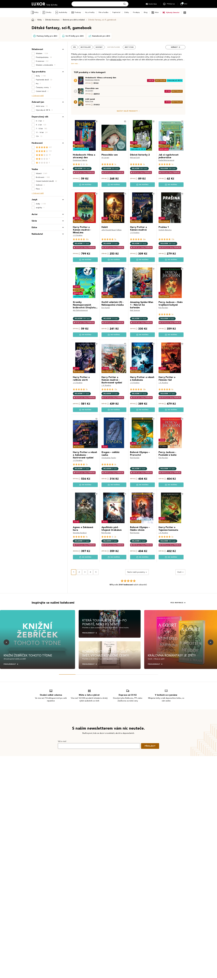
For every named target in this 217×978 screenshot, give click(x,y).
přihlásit (150, 746)
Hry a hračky (89, 12)
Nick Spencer (135, 310)
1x (87, 164)
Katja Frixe (89, 101)
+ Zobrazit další (38, 96)
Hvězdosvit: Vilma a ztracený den (100, 78)
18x (144, 389)
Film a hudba (103, 12)
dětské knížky (116, 60)
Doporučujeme (113, 47)
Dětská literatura (52, 20)
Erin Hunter (105, 308)
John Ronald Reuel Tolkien (111, 230)
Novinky (99, 47)
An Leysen (89, 91)
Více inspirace (176, 602)
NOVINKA (163, 447)
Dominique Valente (92, 80)
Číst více (74, 63)
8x (172, 389)
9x (115, 239)
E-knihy (48, 12)
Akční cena (163, 149)
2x (115, 464)
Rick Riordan (163, 308)
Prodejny (136, 12)
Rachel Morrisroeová (166, 160)
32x (87, 239)
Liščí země (90, 99)
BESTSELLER (160, 80)
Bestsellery (86, 47)
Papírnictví (116, 12)
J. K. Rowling (77, 235)
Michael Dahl (135, 158)
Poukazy (78, 12)
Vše (74, 47)
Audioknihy (63, 12)
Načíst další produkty (127, 111)
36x (144, 239)
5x (172, 537)
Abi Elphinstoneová (80, 310)
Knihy (36, 12)
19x (172, 239)
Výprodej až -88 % (175, 80)
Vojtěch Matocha (165, 230)
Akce (157, 12)
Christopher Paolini (108, 458)
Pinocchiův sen (91, 88)
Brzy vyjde (129, 47)
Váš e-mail (62, 741)
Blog (145, 12)
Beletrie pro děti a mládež (74, 20)
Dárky (126, 12)
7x (87, 464)
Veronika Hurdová (79, 533)
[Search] (124, 4)
